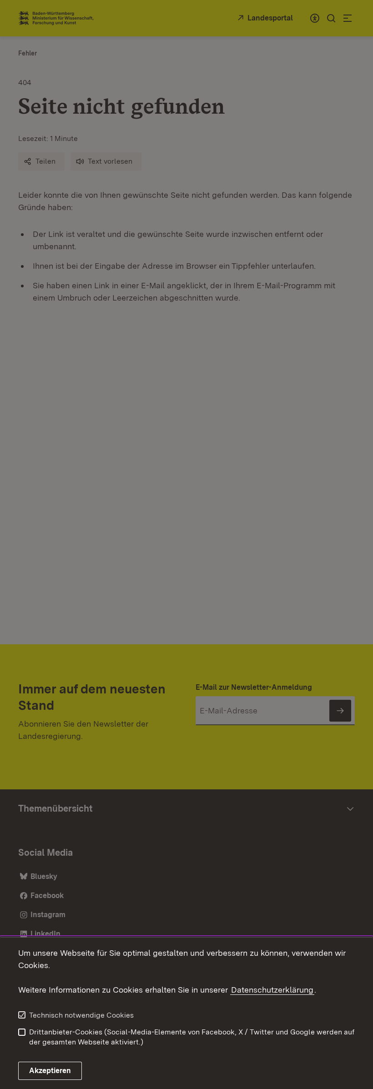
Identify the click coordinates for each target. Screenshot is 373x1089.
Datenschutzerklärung (272, 989)
